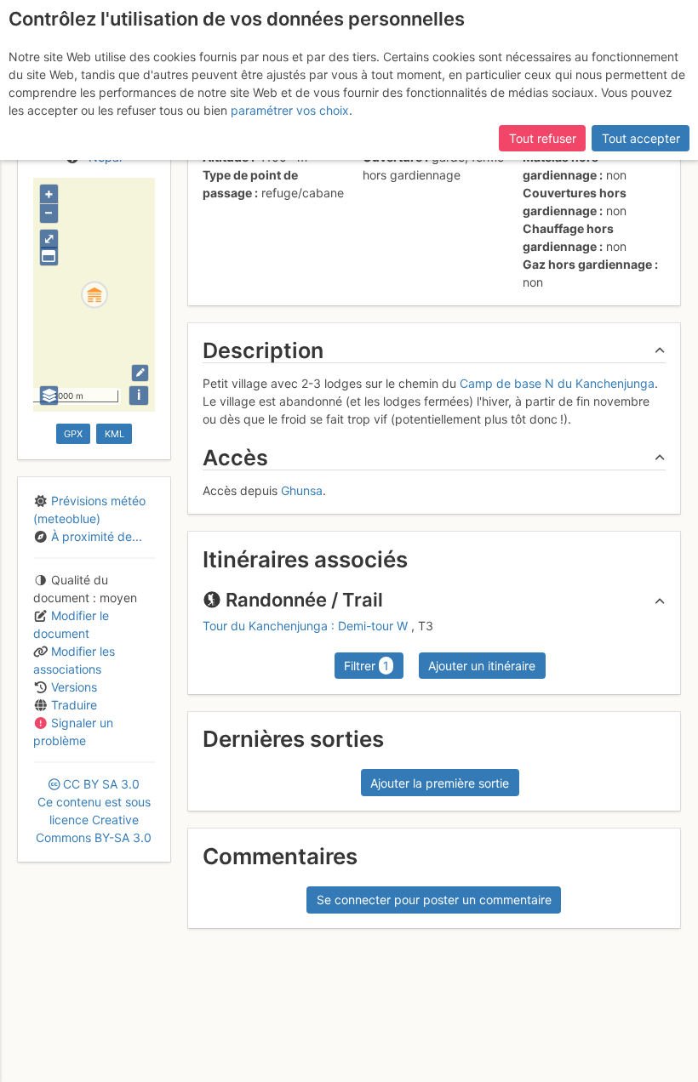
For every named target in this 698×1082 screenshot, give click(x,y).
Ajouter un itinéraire (481, 665)
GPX (73, 434)
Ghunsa (302, 490)
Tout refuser (542, 138)
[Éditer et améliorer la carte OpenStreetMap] (140, 373)
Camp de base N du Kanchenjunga (557, 383)
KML (114, 434)
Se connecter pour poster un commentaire (434, 899)
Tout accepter (641, 138)
